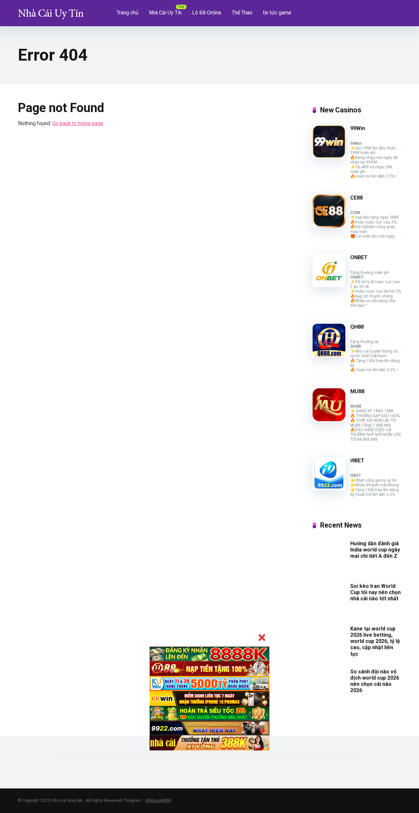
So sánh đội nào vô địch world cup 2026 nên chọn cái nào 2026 (374, 681)
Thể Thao (242, 13)
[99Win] (329, 156)
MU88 (357, 391)
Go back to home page (77, 123)
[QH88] (329, 355)
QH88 (357, 327)
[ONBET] (329, 285)
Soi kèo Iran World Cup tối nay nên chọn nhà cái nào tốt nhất (375, 592)
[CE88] (329, 226)
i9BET (357, 460)
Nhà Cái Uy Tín (165, 13)
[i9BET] (329, 488)
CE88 (356, 198)
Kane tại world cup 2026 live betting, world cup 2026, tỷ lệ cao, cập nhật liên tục (375, 641)
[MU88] (329, 419)
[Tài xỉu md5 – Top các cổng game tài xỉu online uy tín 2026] (50, 11)
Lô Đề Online (206, 13)
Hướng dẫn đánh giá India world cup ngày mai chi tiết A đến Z (375, 549)
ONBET (359, 257)
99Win (357, 128)
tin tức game (277, 13)
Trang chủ (127, 13)
